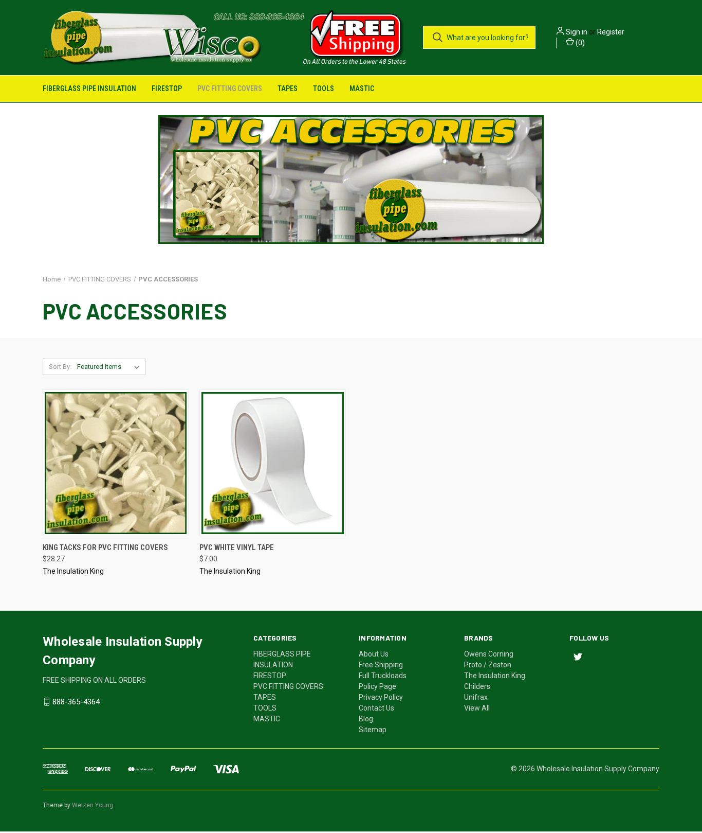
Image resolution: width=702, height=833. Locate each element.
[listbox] (110, 367)
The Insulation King (494, 675)
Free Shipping (381, 665)
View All (477, 708)
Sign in (576, 32)
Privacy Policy (381, 697)
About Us (374, 654)
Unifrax (476, 697)
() (579, 43)
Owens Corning (488, 654)
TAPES (288, 88)
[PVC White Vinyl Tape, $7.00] (272, 463)
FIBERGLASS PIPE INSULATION (89, 88)
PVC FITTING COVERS (229, 88)
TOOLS (323, 88)
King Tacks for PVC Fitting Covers (105, 547)
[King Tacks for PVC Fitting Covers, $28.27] (116, 463)
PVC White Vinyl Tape (236, 547)
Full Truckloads (383, 675)
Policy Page (377, 686)
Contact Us (376, 708)
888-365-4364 (76, 701)
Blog (366, 719)
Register (610, 32)
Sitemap (372, 729)
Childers (477, 686)
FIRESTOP (167, 88)
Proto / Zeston (487, 665)
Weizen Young (92, 805)
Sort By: (60, 366)
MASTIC (361, 88)
